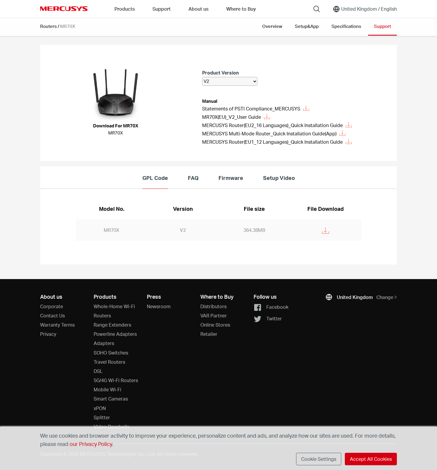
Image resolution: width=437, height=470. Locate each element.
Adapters (104, 343)
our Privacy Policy (91, 443)
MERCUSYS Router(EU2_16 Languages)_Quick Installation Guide (272, 125)
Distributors (213, 306)
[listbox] (229, 81)
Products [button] (124, 9)
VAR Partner (213, 315)
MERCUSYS (64, 8)
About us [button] (198, 9)
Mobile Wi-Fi (107, 389)
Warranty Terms (57, 324)
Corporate (51, 306)
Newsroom (159, 306)
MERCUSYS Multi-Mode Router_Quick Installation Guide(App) (269, 133)
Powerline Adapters (115, 334)
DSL (98, 371)
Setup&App (307, 26)
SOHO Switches (111, 352)
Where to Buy (241, 9)
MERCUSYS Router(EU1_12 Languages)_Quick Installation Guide (272, 142)
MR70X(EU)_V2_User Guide (231, 117)
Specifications (346, 26)
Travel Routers (109, 362)
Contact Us (52, 315)
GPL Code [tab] (155, 177)
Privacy (48, 334)
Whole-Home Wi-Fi (114, 306)
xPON (100, 408)
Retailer (208, 334)
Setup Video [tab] (279, 177)
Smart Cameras (111, 398)
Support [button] (162, 9)
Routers (48, 26)
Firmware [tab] (230, 177)
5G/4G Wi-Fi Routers (116, 380)
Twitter (274, 318)
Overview (272, 26)
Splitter (102, 417)
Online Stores (215, 324)
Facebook (277, 306)
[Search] (316, 9)
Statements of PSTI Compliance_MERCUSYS (251, 108)
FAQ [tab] (193, 177)
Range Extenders (112, 324)
